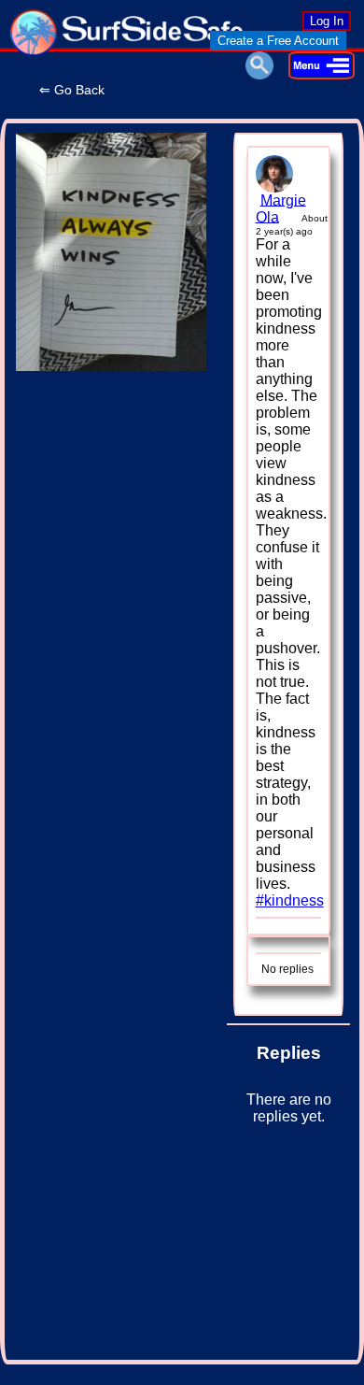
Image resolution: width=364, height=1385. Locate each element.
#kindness (290, 900)
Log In (326, 21)
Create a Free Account (278, 41)
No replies (287, 969)
